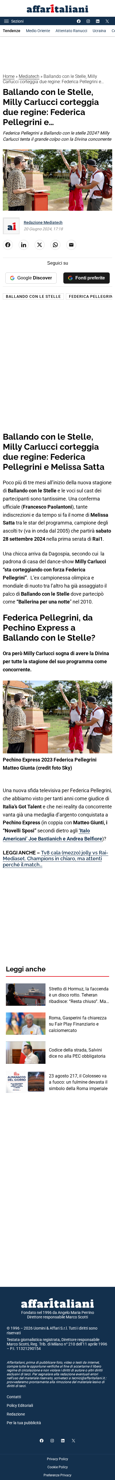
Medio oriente (38, 30)
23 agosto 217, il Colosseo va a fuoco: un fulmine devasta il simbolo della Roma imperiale (78, 1082)
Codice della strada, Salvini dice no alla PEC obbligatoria (77, 1053)
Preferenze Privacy (57, 1475)
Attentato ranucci (71, 30)
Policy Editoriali (20, 1405)
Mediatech (29, 76)
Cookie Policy (57, 1467)
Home (9, 76)
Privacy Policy (57, 1459)
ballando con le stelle (33, 296)
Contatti (14, 1397)
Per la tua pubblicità (24, 1423)
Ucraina (99, 30)
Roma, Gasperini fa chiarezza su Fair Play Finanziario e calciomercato (78, 1024)
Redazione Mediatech (43, 222)
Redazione (16, 1414)
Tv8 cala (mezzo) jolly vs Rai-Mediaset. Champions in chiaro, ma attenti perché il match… (55, 859)
